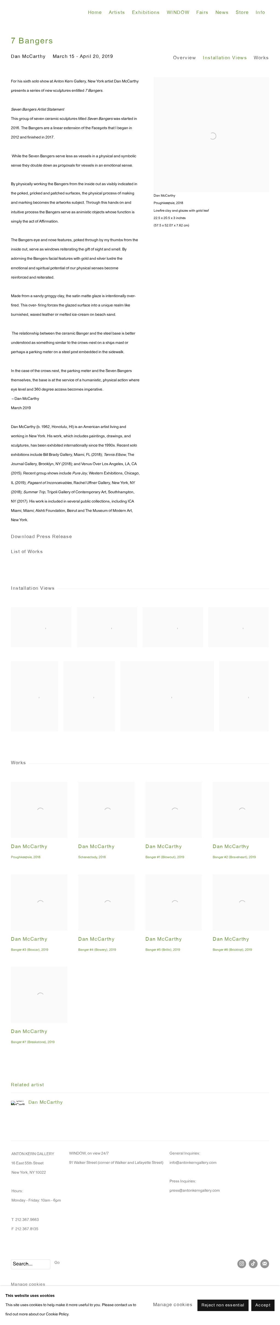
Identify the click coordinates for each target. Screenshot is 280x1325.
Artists (117, 13)
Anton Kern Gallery (46, 13)
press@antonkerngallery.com (195, 1191)
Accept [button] (262, 1306)
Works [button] (261, 58)
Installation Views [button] (225, 58)
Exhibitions (146, 13)
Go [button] (57, 1263)
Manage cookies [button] (28, 1285)
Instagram (241, 1263)
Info (260, 13)
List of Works (27, 552)
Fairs (202, 13)
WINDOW (178, 13)
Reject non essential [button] (223, 1306)
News (222, 13)
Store (242, 13)
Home (95, 13)
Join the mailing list (264, 1263)
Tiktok (253, 1263)
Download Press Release (41, 537)
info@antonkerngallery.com (193, 1163)
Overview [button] (184, 58)
